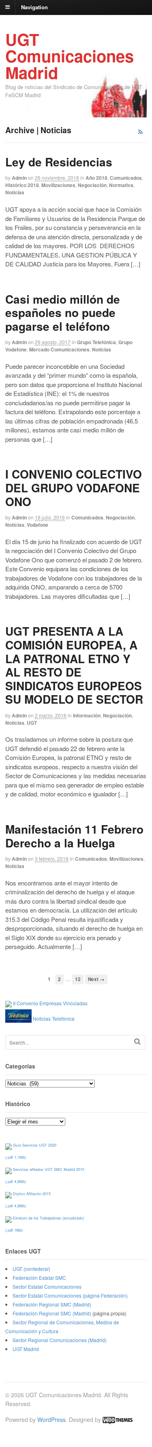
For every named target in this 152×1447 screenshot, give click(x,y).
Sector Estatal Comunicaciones (47, 1286)
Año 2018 (96, 177)
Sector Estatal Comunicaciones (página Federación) (70, 1295)
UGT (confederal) (31, 1268)
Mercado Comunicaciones (59, 349)
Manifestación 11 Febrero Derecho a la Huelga (74, 836)
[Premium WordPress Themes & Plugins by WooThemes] (118, 1419)
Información (87, 715)
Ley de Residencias (58, 161)
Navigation (34, 7)
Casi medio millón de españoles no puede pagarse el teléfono (62, 312)
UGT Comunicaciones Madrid (69, 56)
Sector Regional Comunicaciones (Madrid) (60, 1339)
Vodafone (37, 524)
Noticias (14, 192)
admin (19, 177)
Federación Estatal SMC (39, 1277)
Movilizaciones (58, 185)
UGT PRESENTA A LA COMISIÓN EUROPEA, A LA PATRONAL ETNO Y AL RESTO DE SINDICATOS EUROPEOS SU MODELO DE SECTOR (74, 665)
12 (78, 979)
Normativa (121, 185)
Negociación (92, 185)
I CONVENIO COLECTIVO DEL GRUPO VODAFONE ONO (73, 487)
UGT (32, 722)
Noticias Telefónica (54, 1018)
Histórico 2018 (22, 185)
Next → (96, 979)
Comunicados (126, 177)
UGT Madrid (26, 1348)
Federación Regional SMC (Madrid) (52, 1304)
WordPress (51, 1419)
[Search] (137, 1041)
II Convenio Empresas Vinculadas (50, 1003)
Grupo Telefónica (96, 342)
